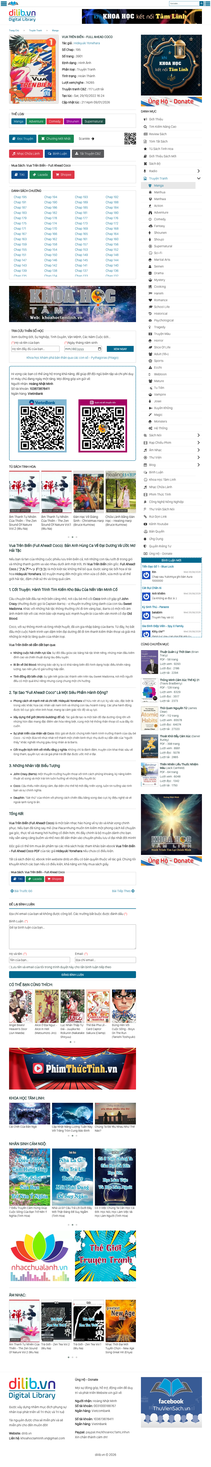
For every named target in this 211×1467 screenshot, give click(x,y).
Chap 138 (50, 271)
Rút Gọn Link (158, 516)
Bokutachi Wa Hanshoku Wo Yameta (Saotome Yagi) (123, 1031)
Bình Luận (60, 154)
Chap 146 (50, 260)
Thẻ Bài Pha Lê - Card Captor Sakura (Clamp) (70, 1029)
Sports (158, 360)
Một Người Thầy (105, 1126)
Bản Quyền (156, 531)
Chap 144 (112, 260)
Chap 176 (112, 218)
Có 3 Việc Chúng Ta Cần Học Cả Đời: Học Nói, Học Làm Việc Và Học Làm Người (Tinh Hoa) (71, 1211)
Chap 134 (50, 276)
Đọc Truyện (25, 139)
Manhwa (160, 199)
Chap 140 (112, 265)
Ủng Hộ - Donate (160, 553)
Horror (158, 340)
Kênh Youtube (158, 524)
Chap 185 (81, 207)
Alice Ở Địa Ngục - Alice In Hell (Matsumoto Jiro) (20, 1029)
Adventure (36, 121)
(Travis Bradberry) (179, 681)
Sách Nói (155, 435)
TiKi (22, 175)
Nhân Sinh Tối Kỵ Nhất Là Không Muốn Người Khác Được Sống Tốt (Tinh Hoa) (115, 1211)
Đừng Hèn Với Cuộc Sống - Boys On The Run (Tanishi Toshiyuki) (97, 1031)
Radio (153, 171)
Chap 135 (20, 276)
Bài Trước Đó (23, 891)
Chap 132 (112, 276)
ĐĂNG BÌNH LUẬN (72, 974)
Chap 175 (20, 223)
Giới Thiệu (156, 119)
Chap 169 (81, 228)
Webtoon (160, 374)
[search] (201, 3)
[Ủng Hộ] (171, 105)
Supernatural (94, 121)
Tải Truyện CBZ (90, 154)
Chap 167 (20, 234)
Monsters (160, 421)
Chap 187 (20, 207)
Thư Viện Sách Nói (162, 509)
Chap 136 (112, 271)
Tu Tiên (159, 387)
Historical (160, 313)
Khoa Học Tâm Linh (162, 479)
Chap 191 (20, 202)
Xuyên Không (163, 408)
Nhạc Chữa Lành (28, 154)
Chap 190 (50, 202)
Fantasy (159, 226)
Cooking (160, 286)
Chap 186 (50, 207)
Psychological (164, 320)
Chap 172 (112, 223)
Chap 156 (112, 244)
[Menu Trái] (4, 5)
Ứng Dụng (156, 538)
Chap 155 (20, 250)
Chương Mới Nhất (58, 139)
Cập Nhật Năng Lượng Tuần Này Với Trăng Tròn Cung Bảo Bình (29, 1128)
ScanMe (84, 139)
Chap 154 (50, 250)
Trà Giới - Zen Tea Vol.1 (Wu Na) (55, 1344)
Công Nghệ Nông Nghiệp (166, 501)
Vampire (160, 394)
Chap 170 (50, 228)
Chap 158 (50, 244)
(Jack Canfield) (179, 766)
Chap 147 (20, 260)
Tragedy (160, 327)
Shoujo (159, 239)
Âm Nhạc (155, 450)
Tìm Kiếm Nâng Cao (162, 126)
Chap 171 (20, 228)
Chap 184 (112, 207)
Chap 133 (81, 276)
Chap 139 (20, 271)
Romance (160, 300)
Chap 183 (20, 213)
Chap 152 (112, 250)
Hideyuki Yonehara (87, 43)
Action (158, 205)
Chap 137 (81, 271)
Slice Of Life (162, 347)
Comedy (55, 121)
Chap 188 (112, 202)
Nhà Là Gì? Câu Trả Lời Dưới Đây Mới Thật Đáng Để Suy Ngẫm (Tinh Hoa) (29, 1211)
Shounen (72, 121)
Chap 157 (81, 244)
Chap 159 (20, 244)
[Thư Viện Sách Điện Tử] (171, 1427)
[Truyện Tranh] (105, 1282)
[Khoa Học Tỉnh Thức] (72, 323)
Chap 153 (81, 250)
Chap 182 (50, 213)
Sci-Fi (158, 253)
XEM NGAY (120, 349)
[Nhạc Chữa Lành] (42, 1282)
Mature (159, 381)
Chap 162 (50, 239)
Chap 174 (50, 223)
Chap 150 (50, 255)
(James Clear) (178, 709)
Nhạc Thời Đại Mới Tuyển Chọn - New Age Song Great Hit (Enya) (87, 1346)
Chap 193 (81, 197)
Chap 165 (81, 234)
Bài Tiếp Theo (121, 891)
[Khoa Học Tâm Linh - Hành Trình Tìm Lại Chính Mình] (171, 854)
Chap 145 (81, 260)
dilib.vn (27, 1433)
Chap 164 (112, 234)
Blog (152, 464)
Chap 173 (81, 223)
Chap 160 (112, 239)
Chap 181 (81, 213)
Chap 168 (112, 228)
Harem (159, 293)
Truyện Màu (162, 333)
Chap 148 (112, 255)
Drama (159, 273)
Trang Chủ (14, 30)
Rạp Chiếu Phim (160, 442)
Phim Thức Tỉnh (160, 494)
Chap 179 (20, 218)
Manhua (159, 192)
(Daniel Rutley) (180, 737)
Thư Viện (155, 457)
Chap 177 (81, 218)
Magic (158, 414)
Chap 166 (50, 234)
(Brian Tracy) (179, 653)
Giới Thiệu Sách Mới (162, 156)
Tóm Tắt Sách (158, 141)
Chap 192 (112, 197)
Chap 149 (81, 255)
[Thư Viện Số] (13, 5)
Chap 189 (81, 202)
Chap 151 (20, 255)
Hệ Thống (160, 428)
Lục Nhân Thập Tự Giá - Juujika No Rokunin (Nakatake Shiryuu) (47, 1031)
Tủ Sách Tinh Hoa (161, 148)
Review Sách (158, 134)
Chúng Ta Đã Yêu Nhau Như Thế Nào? (72, 1128)
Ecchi (158, 367)
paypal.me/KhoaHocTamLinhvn (108, 1432)
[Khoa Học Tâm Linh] (171, 94)
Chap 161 (81, 239)
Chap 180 (112, 213)
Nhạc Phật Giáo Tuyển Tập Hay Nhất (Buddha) (120, 1344)
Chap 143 (20, 265)
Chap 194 (50, 197)
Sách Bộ (155, 163)
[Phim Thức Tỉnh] (72, 1090)
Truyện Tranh (35, 30)
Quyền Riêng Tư (160, 546)
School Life (162, 306)
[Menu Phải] (207, 5)
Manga (55, 30)
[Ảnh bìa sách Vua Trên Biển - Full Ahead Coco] (34, 103)
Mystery (159, 279)
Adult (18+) (161, 354)
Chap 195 (20, 197)
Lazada (43, 175)
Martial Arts (162, 259)
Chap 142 (50, 265)
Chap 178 (50, 218)
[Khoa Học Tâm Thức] (142, 23)
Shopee (66, 175)
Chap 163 (20, 239)
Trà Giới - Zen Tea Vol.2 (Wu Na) (23, 1344)
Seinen (159, 266)
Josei (157, 401)
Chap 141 (81, 265)
